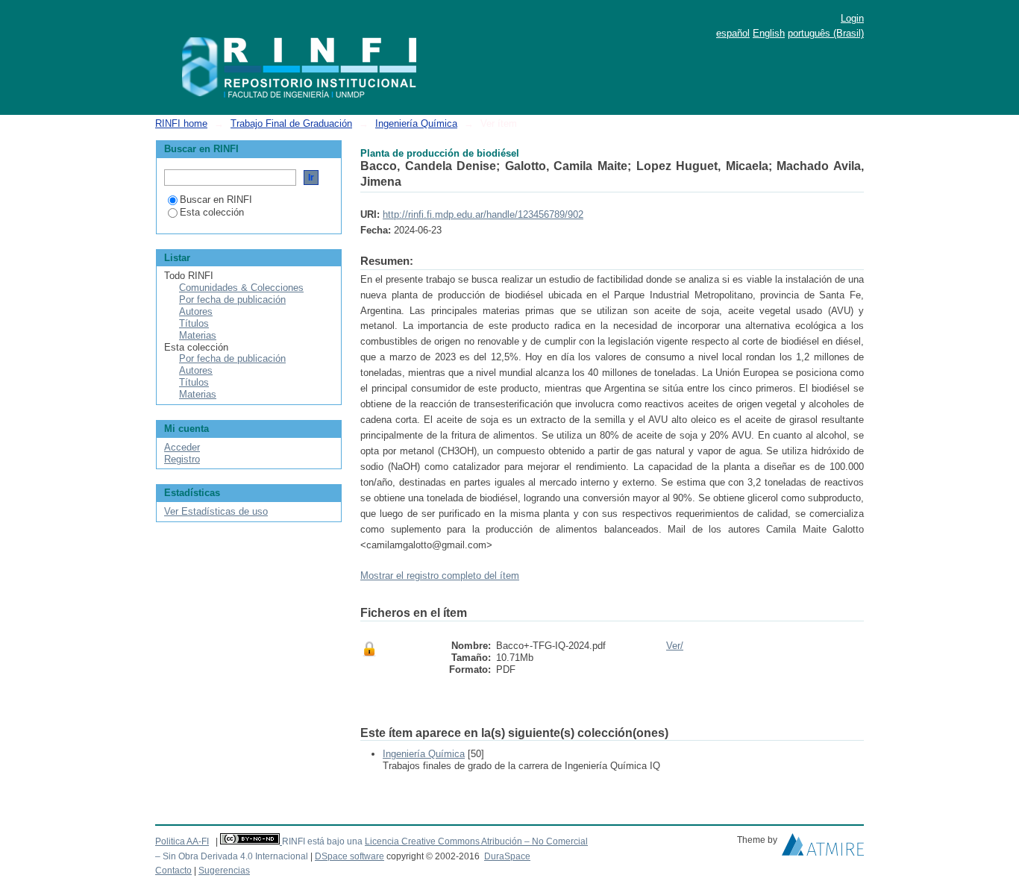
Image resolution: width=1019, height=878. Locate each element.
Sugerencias (224, 870)
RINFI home (181, 123)
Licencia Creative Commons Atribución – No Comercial (476, 841)
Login (852, 18)
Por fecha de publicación (232, 299)
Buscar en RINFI (216, 199)
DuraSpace (507, 856)
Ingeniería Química (416, 123)
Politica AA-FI (182, 841)
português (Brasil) (826, 33)
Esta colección (212, 212)
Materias (197, 335)
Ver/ (674, 645)
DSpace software (349, 856)
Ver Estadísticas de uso (216, 511)
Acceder (182, 447)
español (733, 33)
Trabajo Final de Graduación (291, 123)
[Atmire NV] (823, 848)
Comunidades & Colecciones (241, 287)
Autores (196, 311)
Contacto (173, 870)
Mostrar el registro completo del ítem (439, 575)
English (769, 33)
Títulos (194, 323)
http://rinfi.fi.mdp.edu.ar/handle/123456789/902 (483, 214)
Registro (182, 459)
